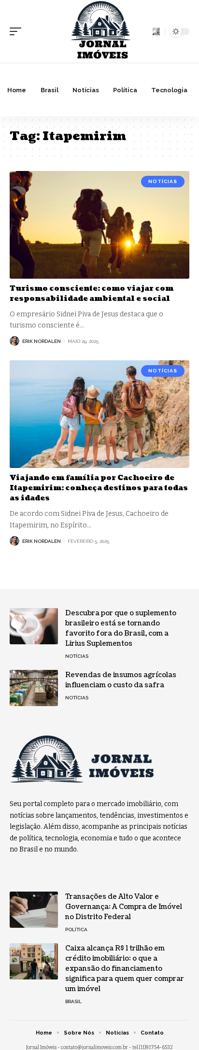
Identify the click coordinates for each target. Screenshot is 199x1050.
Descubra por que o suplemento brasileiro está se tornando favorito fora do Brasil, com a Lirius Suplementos (120, 628)
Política (76, 929)
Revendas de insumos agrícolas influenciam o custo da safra (120, 680)
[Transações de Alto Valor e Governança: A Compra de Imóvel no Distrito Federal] (34, 910)
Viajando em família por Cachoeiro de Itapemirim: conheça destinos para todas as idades (99, 488)
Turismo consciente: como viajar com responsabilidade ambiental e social (91, 294)
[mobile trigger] (18, 31)
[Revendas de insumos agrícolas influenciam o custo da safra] (34, 688)
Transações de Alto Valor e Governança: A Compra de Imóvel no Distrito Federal (123, 907)
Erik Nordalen (41, 341)
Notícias (162, 181)
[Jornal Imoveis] (99, 31)
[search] (156, 31)
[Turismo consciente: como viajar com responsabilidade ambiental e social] (99, 225)
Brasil (73, 1001)
